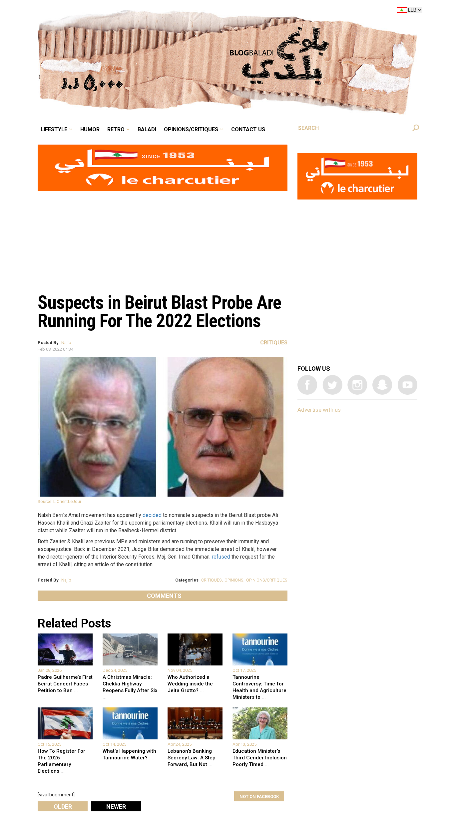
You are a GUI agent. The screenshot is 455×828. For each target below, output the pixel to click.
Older (63, 806)
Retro (162, 11)
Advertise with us (319, 409)
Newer (116, 806)
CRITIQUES (211, 580)
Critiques (273, 342)
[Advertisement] (162, 238)
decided (152, 515)
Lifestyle (110, 11)
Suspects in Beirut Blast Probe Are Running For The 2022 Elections (159, 311)
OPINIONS (234, 580)
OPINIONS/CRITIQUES (266, 580)
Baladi (188, 11)
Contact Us (275, 11)
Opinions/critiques (226, 11)
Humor (141, 11)
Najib (66, 342)
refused (221, 557)
